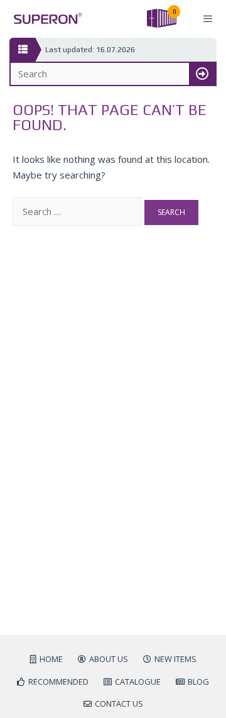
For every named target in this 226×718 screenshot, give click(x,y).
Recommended (58, 681)
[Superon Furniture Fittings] (44, 18)
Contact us (119, 703)
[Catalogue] (22, 50)
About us (108, 659)
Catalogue (138, 681)
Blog (198, 681)
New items (175, 659)
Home (51, 659)
